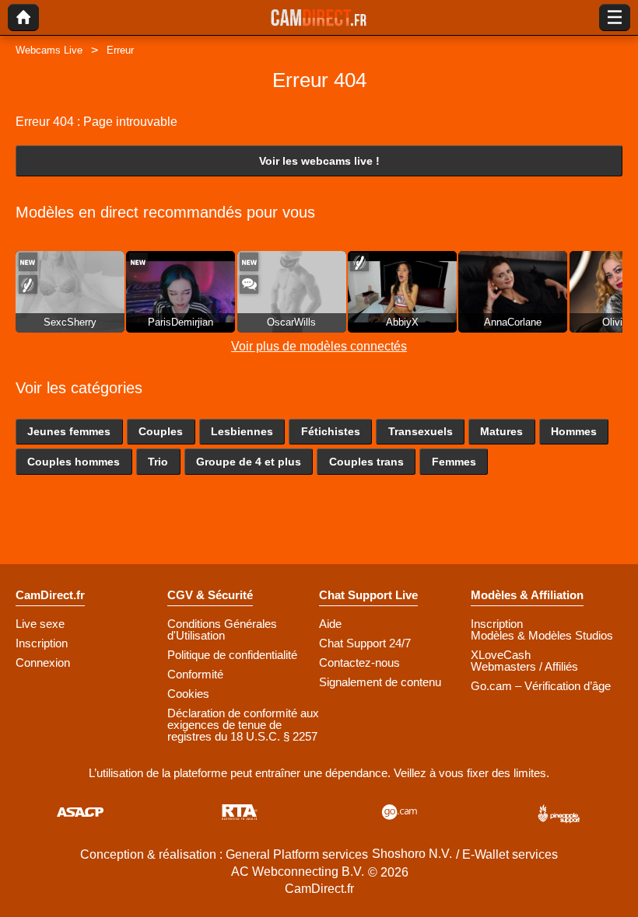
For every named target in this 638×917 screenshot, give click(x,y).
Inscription (42, 643)
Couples (160, 431)
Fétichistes (330, 431)
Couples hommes (73, 461)
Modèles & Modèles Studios (542, 635)
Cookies (188, 693)
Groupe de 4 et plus (248, 461)
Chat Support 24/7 (365, 643)
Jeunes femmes (68, 431)
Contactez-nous (359, 662)
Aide (330, 623)
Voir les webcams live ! (319, 161)
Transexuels (420, 431)
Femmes (454, 461)
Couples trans (366, 461)
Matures (501, 431)
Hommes (574, 431)
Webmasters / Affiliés (524, 666)
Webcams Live (49, 50)
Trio (158, 461)
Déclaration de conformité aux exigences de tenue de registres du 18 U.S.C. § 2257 (243, 724)
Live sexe (40, 623)
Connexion (43, 662)
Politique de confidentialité (232, 654)
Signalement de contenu (380, 682)
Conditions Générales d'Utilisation (222, 629)
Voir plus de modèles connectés (319, 346)
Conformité (195, 674)
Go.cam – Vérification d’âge (541, 685)
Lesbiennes (242, 431)
